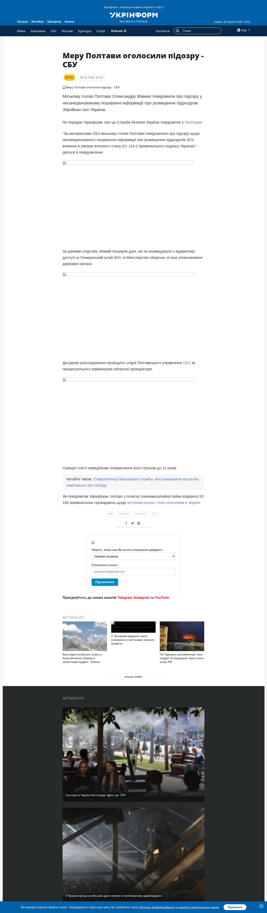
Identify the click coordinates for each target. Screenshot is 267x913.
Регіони (67, 31)
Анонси (69, 21)
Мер (110, 513)
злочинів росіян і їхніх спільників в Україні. (164, 503)
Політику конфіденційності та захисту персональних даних (179, 907)
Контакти (163, 31)
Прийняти (235, 907)
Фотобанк (37, 21)
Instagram (142, 597)
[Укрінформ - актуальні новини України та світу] (133, 14)
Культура (84, 31)
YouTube (162, 597)
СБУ (186, 363)
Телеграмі (193, 122)
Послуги (22, 21)
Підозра (124, 513)
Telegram (124, 597)
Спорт (101, 31)
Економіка (38, 31)
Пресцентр (54, 21)
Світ (53, 31)
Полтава (140, 513)
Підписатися (105, 582)
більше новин (133, 677)
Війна (21, 31)
